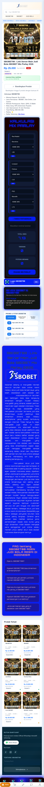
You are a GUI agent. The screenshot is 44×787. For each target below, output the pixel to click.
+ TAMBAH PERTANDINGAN (22, 219)
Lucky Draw (11, 317)
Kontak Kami (8, 764)
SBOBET (20, 16)
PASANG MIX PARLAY (22, 272)
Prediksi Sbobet (33, 317)
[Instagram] (10, 752)
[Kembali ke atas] (40, 773)
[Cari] (6, 12)
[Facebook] (5, 752)
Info (36, 282)
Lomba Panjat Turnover (22, 317)
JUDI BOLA (30, 16)
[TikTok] (15, 752)
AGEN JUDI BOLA (8, 20)
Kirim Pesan (13, 743)
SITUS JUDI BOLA (21, 20)
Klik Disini (21, 114)
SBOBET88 (9, 16)
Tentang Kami (8, 761)
